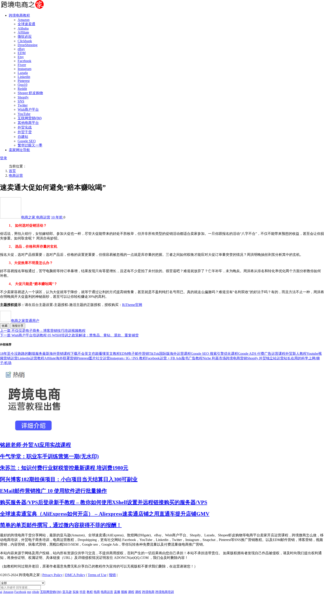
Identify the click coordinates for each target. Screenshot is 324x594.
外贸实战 (25, 127)
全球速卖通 (26, 24)
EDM (22, 53)
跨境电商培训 (164, 592)
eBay (21, 49)
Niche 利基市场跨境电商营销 (225, 358)
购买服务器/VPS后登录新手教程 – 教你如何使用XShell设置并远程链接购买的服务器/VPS (103, 502)
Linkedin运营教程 (31, 358)
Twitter (23, 105)
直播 (117, 592)
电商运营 (16, 175)
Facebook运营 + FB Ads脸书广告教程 (174, 358)
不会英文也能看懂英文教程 (99, 353)
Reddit (22, 89)
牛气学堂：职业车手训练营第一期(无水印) (49, 456)
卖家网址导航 (19, 150)
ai (1, 592)
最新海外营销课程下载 (60, 353)
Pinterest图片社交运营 (93, 358)
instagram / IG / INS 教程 (128, 358)
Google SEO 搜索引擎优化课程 (214, 353)
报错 (112, 575)
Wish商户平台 (28, 109)
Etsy (21, 57)
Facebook (24, 61)
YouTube (24, 114)
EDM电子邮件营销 (134, 353)
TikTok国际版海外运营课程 (170, 353)
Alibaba (23, 28)
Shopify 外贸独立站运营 (265, 358)
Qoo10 (22, 85)
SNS (21, 101)
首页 (12, 171)
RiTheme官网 (132, 305)
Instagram (24, 69)
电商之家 (28, 217)
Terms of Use (97, 575)
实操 (76, 592)
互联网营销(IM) (30, 118)
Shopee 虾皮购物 (30, 93)
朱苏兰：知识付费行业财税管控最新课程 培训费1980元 (64, 468)
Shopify (23, 97)
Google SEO (27, 141)
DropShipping (27, 45)
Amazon (24, 20)
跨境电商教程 (19, 15)
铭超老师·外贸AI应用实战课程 (35, 445)
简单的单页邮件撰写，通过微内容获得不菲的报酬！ (61, 525)
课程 (131, 592)
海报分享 (17, 325)
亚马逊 (67, 592)
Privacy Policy (52, 575)
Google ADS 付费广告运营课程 (261, 353)
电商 (97, 592)
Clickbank (25, 41)
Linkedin (24, 77)
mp (29, 592)
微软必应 (25, 36)
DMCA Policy (75, 575)
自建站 (23, 137)
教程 (90, 592)
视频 (124, 592)
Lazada (23, 73)
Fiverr (22, 65)
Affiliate (23, 32)
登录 (3, 158)
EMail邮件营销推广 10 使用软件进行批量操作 (53, 491)
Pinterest (24, 81)
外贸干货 (25, 132)
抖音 (83, 592)
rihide (35, 592)
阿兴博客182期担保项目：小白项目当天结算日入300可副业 (69, 479)
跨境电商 (148, 592)
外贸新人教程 (296, 353)
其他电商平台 (28, 123)
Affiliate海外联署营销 (60, 358)
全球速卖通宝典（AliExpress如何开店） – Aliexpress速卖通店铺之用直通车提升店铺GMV (104, 514)
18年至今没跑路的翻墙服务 (21, 353)
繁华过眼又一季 (30, 145)
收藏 (4, 325)
